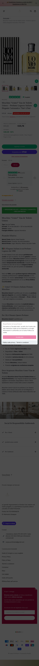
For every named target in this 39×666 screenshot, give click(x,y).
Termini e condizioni (22, 342)
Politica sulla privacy (9, 342)
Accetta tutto (19, 337)
